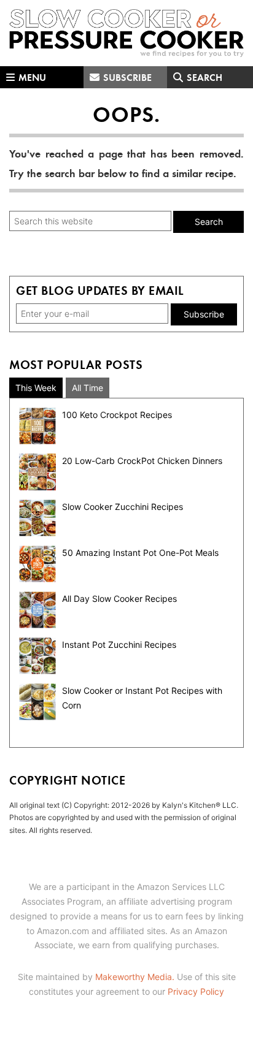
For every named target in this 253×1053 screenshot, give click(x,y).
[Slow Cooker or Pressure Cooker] (126, 33)
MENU (31, 77)
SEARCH (203, 77)
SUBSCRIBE (126, 77)
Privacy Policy (196, 991)
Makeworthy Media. (134, 976)
